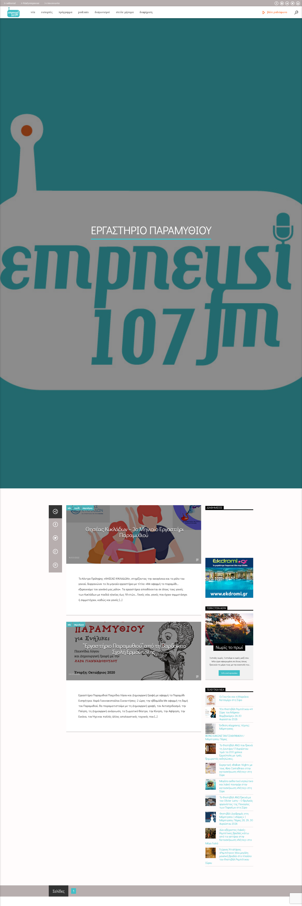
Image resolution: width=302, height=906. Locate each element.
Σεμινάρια (87, 527)
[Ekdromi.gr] (229, 598)
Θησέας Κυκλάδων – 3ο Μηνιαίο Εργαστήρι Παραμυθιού (134, 551)
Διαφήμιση (146, 12)
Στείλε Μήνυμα (125, 12)
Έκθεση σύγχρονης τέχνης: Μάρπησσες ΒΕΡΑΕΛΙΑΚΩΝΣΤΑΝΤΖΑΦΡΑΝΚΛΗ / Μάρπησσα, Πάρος (227, 751)
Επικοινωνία (53, 3)
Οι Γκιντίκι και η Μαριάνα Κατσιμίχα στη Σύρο (234, 718)
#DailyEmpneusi (31, 3)
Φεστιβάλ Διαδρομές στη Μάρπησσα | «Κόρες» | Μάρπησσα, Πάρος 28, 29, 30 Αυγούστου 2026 (236, 838)
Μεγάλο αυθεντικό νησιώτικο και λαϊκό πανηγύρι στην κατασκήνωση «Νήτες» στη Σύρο (236, 805)
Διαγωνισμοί (102, 12)
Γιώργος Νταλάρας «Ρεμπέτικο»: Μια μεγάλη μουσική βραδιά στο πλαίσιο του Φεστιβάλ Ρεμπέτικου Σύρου (228, 875)
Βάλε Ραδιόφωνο (276, 12)
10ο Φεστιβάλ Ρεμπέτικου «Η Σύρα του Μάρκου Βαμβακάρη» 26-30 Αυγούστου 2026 (236, 733)
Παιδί (77, 527)
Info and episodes (229, 692)
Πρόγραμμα (65, 12)
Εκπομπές (47, 12)
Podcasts (83, 12)
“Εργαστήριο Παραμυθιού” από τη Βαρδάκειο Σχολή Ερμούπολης (134, 668)
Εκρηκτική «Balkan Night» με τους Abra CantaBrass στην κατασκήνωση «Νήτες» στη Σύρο (235, 789)
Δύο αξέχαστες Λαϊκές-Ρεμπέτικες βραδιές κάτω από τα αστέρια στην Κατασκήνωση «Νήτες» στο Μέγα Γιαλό (228, 856)
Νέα (33, 12)
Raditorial (11, 3)
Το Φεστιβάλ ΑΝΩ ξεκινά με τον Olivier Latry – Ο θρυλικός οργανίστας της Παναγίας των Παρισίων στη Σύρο (236, 822)
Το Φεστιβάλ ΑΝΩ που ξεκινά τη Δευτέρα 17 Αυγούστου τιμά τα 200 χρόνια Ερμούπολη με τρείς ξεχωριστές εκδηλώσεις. (229, 771)
